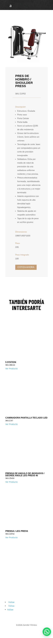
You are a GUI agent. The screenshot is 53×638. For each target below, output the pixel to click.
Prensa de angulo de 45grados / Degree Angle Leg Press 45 (24, 474)
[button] (47, 631)
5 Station (10, 362)
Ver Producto (11, 368)
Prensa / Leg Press (16, 531)
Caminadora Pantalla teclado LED (26, 417)
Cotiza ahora (26, 267)
